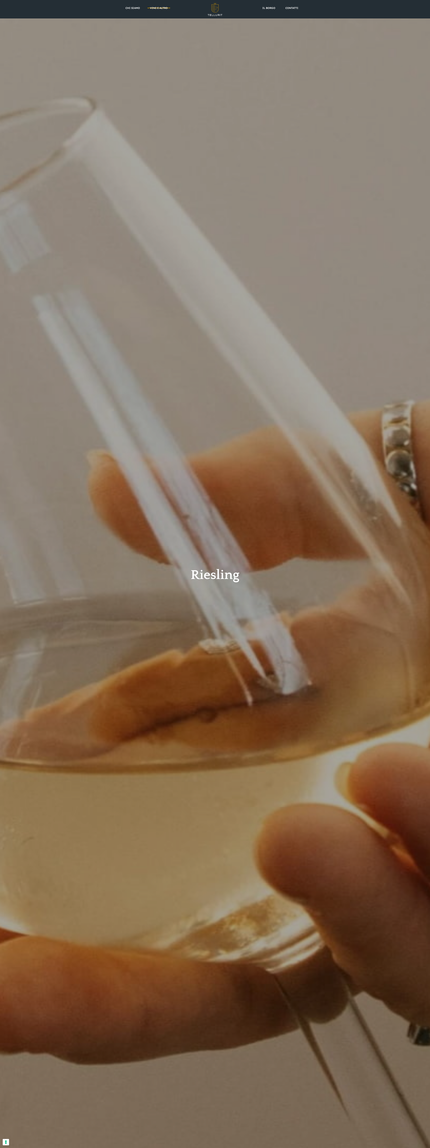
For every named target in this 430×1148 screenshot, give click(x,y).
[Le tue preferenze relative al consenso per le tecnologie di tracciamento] (6, 1142)
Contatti (291, 8)
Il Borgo (268, 8)
